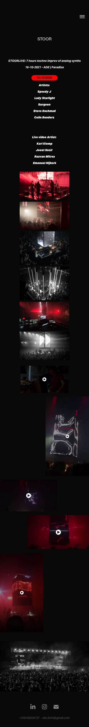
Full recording (44, 77)
